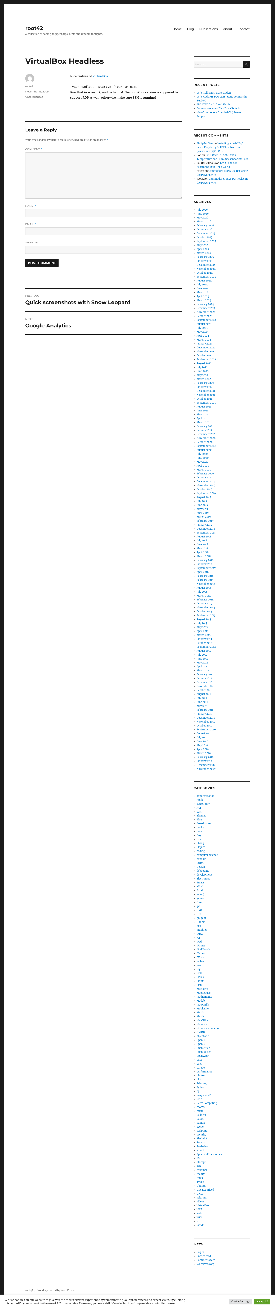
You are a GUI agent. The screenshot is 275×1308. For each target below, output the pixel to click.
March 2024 (204, 300)
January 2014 (204, 603)
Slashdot (202, 1138)
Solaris (201, 1142)
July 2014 (202, 591)
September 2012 (206, 646)
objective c (203, 1036)
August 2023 (204, 324)
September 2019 (206, 493)
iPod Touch (203, 949)
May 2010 (202, 745)
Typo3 (200, 1181)
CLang (200, 843)
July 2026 (202, 209)
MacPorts (202, 989)
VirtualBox (101, 76)
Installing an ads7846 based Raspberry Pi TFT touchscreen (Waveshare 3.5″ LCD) (220, 147)
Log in (200, 1252)
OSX (199, 1063)
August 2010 (204, 733)
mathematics (204, 996)
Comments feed (206, 1260)
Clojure (201, 847)
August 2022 (204, 363)
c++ (199, 839)
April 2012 (203, 666)
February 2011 (205, 709)
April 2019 (203, 513)
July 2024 (202, 284)
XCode (200, 1225)
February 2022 (205, 383)
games (200, 898)
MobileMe (203, 1008)
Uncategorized (34, 96)
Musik (200, 1016)
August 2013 (204, 619)
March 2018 (204, 556)
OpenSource (204, 1052)
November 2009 (206, 769)
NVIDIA (201, 1032)
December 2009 (206, 765)
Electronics (203, 878)
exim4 (200, 894)
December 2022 (206, 347)
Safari (200, 1118)
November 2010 (206, 721)
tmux (200, 1178)
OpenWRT (203, 1055)
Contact (244, 29)
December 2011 (206, 682)
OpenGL (201, 1044)
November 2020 (206, 438)
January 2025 (204, 261)
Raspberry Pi (204, 1095)
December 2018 (206, 528)
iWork (200, 957)
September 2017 (206, 568)
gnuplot (201, 918)
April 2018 (203, 552)
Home (177, 29)
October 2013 (204, 611)
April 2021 (203, 418)
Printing (202, 1083)
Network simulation (208, 1028)
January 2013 (204, 639)
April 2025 (203, 249)
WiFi (199, 1217)
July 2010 (202, 737)
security (201, 1134)
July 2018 (202, 540)
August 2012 (204, 650)
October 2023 (204, 316)
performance (204, 1071)
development (204, 874)
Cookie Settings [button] (240, 1301)
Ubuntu (201, 1185)
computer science (207, 855)
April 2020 (203, 465)
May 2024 (202, 292)
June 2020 (203, 457)
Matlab (201, 1000)
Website (31, 242)
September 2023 (206, 320)
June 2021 (202, 410)
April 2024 (203, 296)
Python (201, 1087)
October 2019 (204, 489)
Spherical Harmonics (209, 1154)
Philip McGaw (205, 143)
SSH (199, 1158)
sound (200, 1150)
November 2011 (206, 686)
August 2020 (204, 450)
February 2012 (205, 674)
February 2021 (205, 426)
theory (200, 1174)
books (200, 827)
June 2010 (202, 741)
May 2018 (202, 548)
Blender (201, 815)
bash (199, 811)
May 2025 (202, 245)
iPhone (201, 945)
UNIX (200, 1193)
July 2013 (202, 623)
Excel (200, 890)
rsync (200, 1111)
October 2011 (204, 690)
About (227, 29)
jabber (200, 961)
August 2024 (204, 280)
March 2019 (204, 517)
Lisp (199, 985)
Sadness (202, 1115)
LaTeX (200, 977)
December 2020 (206, 434)
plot (199, 1079)
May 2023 (202, 331)
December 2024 (206, 264)
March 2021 (204, 422)
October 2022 (205, 355)
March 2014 (204, 595)
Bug (199, 835)
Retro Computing (207, 1103)
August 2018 (204, 536)
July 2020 (202, 454)
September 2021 (206, 402)
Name (30, 205)
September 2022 (206, 359)
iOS (199, 937)
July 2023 (202, 327)
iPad (199, 941)
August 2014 (204, 587)
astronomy (203, 803)
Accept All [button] (262, 1301)
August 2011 (204, 694)
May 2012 (202, 662)
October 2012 (204, 643)
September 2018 (206, 532)
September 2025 (206, 241)
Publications (208, 29)
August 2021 (204, 406)
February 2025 (205, 257)
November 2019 (206, 485)
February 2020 (205, 473)
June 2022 (203, 371)
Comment (33, 149)
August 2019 (204, 497)
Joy (198, 969)
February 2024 (205, 304)
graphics (202, 929)
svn (199, 1166)
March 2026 (204, 221)
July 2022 (202, 367)
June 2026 (203, 213)
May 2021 (202, 414)
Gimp (200, 902)
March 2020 (204, 469)
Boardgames (204, 823)
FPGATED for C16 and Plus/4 (213, 104)
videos (200, 1201)
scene (200, 1126)
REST (200, 1099)
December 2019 (206, 481)
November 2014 (206, 583)
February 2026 (205, 225)
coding (201, 851)
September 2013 (206, 615)
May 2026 (202, 217)
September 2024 (206, 276)
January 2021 (204, 430)
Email (30, 224)
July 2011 (202, 698)
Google (201, 922)
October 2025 (205, 237)
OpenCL (201, 1040)
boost (200, 831)
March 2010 (204, 753)
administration (206, 796)
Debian (201, 866)
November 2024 (206, 268)
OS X (199, 1059)
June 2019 (202, 505)
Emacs (200, 882)
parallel (201, 1067)
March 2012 (204, 670)
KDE (199, 973)
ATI (199, 807)
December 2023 (206, 308)
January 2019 (204, 524)
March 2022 (204, 379)
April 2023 (203, 335)
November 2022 (206, 351)
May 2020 (202, 461)
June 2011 (202, 702)
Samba (201, 1122)
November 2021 (206, 394)
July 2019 (202, 501)
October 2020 (205, 442)
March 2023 (204, 339)
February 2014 (205, 599)
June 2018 (202, 544)
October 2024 (205, 272)
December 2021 (206, 390)
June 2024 (203, 288)
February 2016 (205, 576)
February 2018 (205, 560)
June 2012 (202, 658)
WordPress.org (205, 1264)
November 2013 (206, 607)
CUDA (200, 862)
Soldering (202, 1146)
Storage (201, 1162)
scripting (202, 1130)
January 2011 (204, 713)
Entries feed (204, 1256)
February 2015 (205, 580)
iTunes (201, 953)
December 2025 (206, 233)
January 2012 (204, 678)
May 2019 (202, 509)
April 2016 (203, 572)
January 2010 (204, 761)
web (199, 1213)
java (199, 965)
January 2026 (205, 229)
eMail (200, 886)
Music (200, 1012)
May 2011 (202, 706)
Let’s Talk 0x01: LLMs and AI (214, 92)
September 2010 (206, 729)
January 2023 (204, 343)
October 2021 (204, 398)
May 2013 (202, 627)
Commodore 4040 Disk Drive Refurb (218, 108)
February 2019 (205, 520)
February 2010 (205, 757)
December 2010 (206, 717)
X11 (199, 1221)
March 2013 (203, 635)
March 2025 (204, 253)
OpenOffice (203, 1048)
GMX (200, 910)
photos (201, 1075)
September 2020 (206, 446)
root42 (34, 28)
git (198, 906)
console (201, 859)
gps (199, 926)
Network (202, 1024)
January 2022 (204, 387)
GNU (199, 914)
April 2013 (202, 631)
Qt (198, 1091)
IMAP (200, 933)
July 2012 (202, 654)
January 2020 (204, 477)
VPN (199, 1209)
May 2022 (202, 375)
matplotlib (203, 1004)
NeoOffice (202, 1020)
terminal (202, 1170)
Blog (190, 29)
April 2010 (203, 749)
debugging (203, 870)
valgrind (202, 1197)
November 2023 (206, 312)
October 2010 (204, 725)
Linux (200, 981)
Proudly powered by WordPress (55, 1290)
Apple (200, 799)
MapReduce (203, 992)
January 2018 (204, 564)
